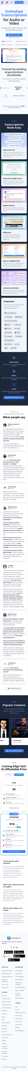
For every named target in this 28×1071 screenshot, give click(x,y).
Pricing (17, 1009)
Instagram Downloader (5, 980)
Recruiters (4, 1031)
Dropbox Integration (20, 987)
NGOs (3, 1019)
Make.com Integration (18, 994)
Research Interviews (7, 1034)
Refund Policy (18, 1024)
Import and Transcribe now (15, 397)
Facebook (11, 488)
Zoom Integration (19, 976)
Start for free (19, 2)
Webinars (4, 1059)
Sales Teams (5, 1037)
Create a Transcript (15, 35)
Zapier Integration (19, 990)
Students (4, 1040)
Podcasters (4, 1025)
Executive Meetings (6, 1007)
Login (11, 2)
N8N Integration (19, 998)
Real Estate (4, 1028)
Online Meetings (6, 1022)
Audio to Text (5, 984)
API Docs (17, 1027)
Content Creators (6, 998)
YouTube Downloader (7, 970)
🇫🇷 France (10, 425)
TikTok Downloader (6, 973)
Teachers (4, 1043)
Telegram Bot (18, 973)
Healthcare (4, 1010)
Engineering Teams (6, 1004)
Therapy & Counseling (4, 1047)
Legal (3, 1016)
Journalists (4, 1013)
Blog (16, 1006)
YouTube (11, 456)
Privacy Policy (18, 1015)
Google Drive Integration (18, 983)
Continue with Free (14, 808)
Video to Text (5, 987)
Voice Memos (5, 1056)
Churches (4, 995)
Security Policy (18, 1018)
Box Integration (19, 979)
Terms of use (18, 1021)
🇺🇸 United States (12, 508)
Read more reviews (15, 688)
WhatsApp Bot (18, 970)
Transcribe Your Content (15, 750)
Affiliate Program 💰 (20, 1012)
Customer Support (6, 1001)
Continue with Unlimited (14, 851)
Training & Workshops (4, 1052)
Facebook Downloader (7, 976)
